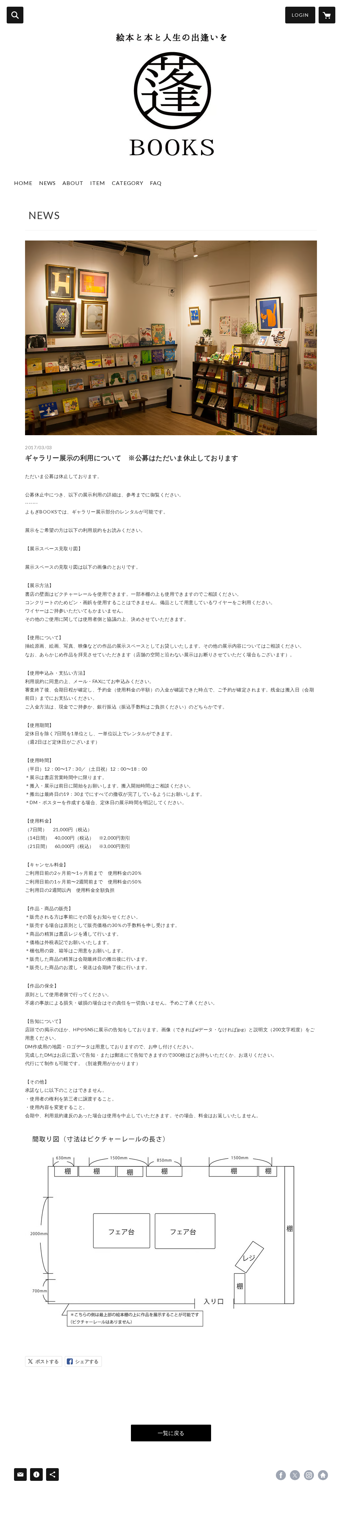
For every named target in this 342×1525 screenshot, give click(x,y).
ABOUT (72, 183)
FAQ (156, 183)
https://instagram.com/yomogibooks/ (309, 1475)
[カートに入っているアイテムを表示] (327, 15)
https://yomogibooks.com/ (323, 1475)
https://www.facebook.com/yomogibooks (281, 1475)
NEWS (47, 183)
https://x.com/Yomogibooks (295, 1475)
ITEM (97, 183)
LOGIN (300, 15)
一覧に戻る (171, 1433)
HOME (23, 183)
